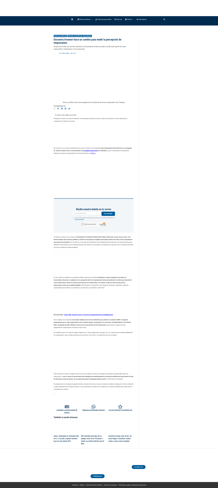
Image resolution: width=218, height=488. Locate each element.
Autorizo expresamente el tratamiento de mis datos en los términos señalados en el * (95, 218)
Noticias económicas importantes (79, 36)
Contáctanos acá (97, 476)
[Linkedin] (63, 468)
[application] (91, 19)
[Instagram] (66, 468)
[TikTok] (69, 468)
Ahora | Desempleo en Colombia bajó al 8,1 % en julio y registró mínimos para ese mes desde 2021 (66, 438)
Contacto (75, 485)
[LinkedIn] (62, 109)
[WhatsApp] (54, 109)
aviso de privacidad (79, 219)
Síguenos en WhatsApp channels (93, 410)
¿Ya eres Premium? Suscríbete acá (120, 410)
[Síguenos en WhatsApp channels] (93, 407)
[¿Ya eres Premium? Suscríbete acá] (120, 407)
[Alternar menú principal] (72, 19)
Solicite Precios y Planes (94, 485)
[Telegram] (69, 109)
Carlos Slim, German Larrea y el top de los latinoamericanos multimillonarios (88, 314)
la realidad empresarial (90, 150)
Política (93, 153)
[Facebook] (65, 109)
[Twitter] (60, 468)
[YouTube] (73, 468)
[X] (58, 109)
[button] (85, 19)
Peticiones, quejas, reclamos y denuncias (132, 485)
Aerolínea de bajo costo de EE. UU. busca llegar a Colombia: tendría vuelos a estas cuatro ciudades (120, 438)
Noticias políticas (60, 36)
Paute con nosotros (110, 485)
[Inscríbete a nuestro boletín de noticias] (67, 407)
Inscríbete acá (138, 467)
